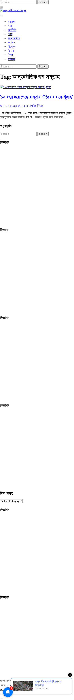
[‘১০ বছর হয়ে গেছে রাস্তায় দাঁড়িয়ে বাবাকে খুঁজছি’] (25, 87)
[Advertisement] (37, 185)
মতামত (11, 43)
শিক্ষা (10, 55)
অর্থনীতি (12, 30)
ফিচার (11, 51)
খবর (10, 26)
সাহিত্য (11, 59)
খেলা (10, 34)
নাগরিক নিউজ (36, 106)
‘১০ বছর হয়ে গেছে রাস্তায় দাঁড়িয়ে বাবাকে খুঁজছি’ (36, 96)
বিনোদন (11, 47)
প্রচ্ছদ (11, 22)
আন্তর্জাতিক (14, 38)
